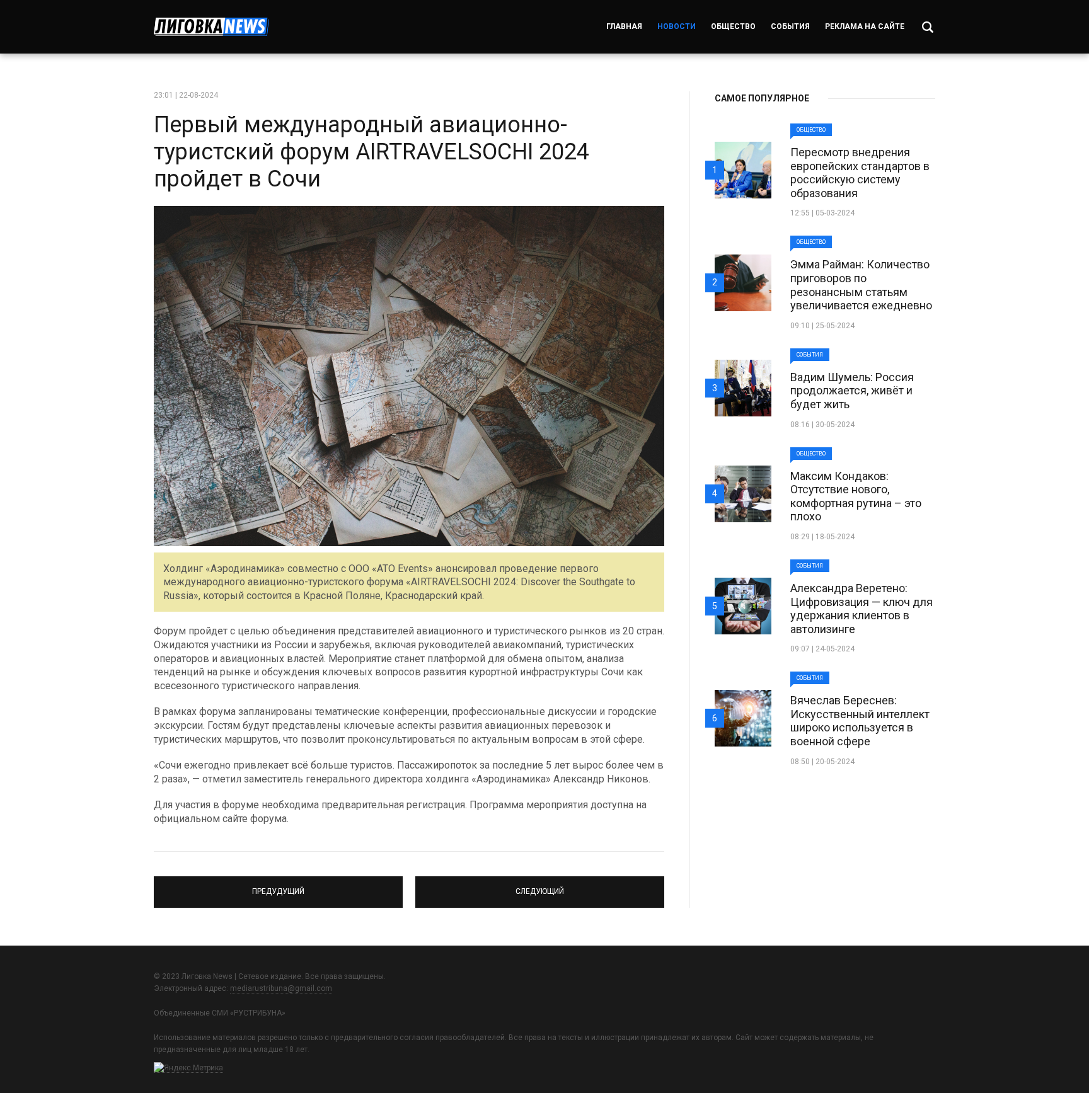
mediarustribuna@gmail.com (281, 988)
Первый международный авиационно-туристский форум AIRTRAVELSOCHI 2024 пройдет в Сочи (371, 152)
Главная (624, 26)
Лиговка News (211, 27)
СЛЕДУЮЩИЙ (540, 886)
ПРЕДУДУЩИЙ (278, 886)
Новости (676, 26)
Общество (733, 26)
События (790, 26)
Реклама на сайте (864, 26)
